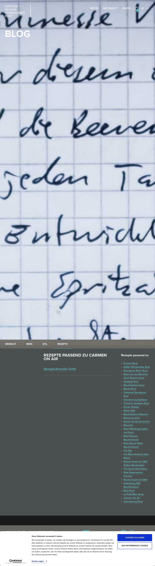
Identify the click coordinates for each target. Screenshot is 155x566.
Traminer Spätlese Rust (136, 403)
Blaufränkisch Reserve (136, 414)
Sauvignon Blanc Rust (136, 370)
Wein (94, 8)
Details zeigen (38, 561)
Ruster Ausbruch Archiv (137, 421)
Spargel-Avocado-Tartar (60, 369)
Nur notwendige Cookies (135, 545)
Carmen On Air (132, 498)
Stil (45, 344)
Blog (126, 8)
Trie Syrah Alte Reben (135, 468)
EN (148, 8)
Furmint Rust (131, 363)
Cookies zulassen (134, 538)
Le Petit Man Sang (133, 494)
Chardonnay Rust (133, 501)
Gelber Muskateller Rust (137, 367)
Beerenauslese (132, 418)
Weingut (110, 8)
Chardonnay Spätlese (135, 399)
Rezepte (62, 344)
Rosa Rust (129, 490)
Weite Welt (129, 410)
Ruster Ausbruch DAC (136, 479)
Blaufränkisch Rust (134, 385)
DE (142, 8)
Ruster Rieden (131, 407)
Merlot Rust (130, 388)
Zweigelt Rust (131, 381)
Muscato (128, 425)
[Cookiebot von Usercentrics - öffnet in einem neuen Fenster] (15, 561)
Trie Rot (128, 450)
